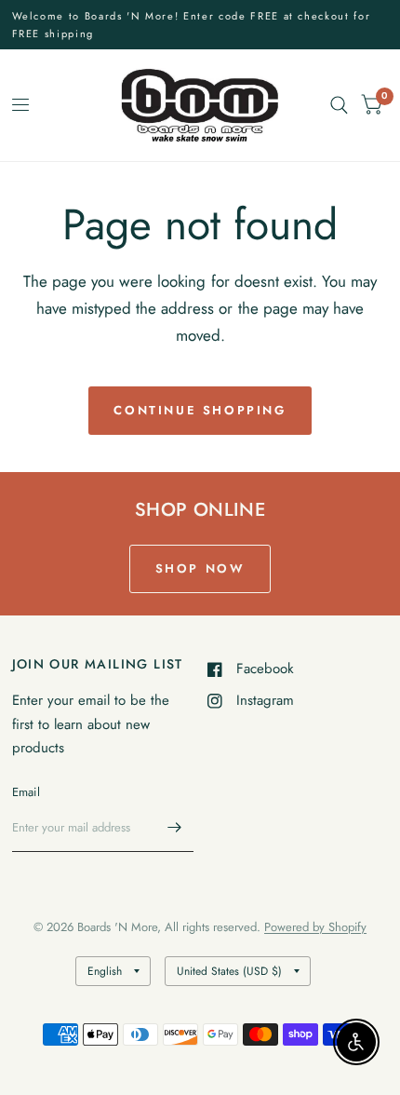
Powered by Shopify (315, 927)
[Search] (339, 105)
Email (26, 792)
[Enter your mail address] (174, 828)
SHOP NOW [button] (200, 568)
